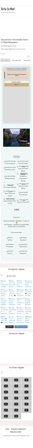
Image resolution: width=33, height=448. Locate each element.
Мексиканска (23, 256)
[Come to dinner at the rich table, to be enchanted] (20, 329)
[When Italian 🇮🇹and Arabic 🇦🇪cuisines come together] (4, 329)
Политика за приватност (18, 438)
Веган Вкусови (23, 204)
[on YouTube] (16, 383)
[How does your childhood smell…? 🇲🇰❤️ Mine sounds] (12, 302)
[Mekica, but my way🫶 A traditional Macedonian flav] (4, 320)
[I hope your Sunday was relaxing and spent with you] (4, 293)
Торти (14, 46)
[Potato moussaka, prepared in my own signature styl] (20, 320)
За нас (7, 438)
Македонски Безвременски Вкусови (23, 188)
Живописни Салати (9, 179)
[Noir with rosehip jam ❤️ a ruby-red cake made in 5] (28, 302)
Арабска (10, 249)
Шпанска (9, 262)
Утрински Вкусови (10, 172)
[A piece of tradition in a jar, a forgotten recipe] (28, 293)
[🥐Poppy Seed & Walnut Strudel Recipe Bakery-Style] (28, 329)
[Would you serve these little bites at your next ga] (12, 293)
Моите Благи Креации (6, 46)
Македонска (23, 262)
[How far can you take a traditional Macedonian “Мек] (12, 311)
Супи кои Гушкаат (23, 172)
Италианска (10, 256)
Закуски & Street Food (23, 211)
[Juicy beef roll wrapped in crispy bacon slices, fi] (20, 311)
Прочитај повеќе (5, 60)
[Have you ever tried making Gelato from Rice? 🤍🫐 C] (4, 302)
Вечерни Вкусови (10, 187)
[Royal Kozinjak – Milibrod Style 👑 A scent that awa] (28, 311)
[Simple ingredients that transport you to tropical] (12, 320)
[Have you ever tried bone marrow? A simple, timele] (20, 302)
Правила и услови (15, 441)
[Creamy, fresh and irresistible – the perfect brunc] (28, 320)
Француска (23, 249)
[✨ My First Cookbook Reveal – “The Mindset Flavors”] (12, 329)
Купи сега (16, 84)
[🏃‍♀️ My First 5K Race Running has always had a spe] (20, 293)
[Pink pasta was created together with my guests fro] (4, 311)
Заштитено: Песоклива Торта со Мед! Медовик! (14, 40)
